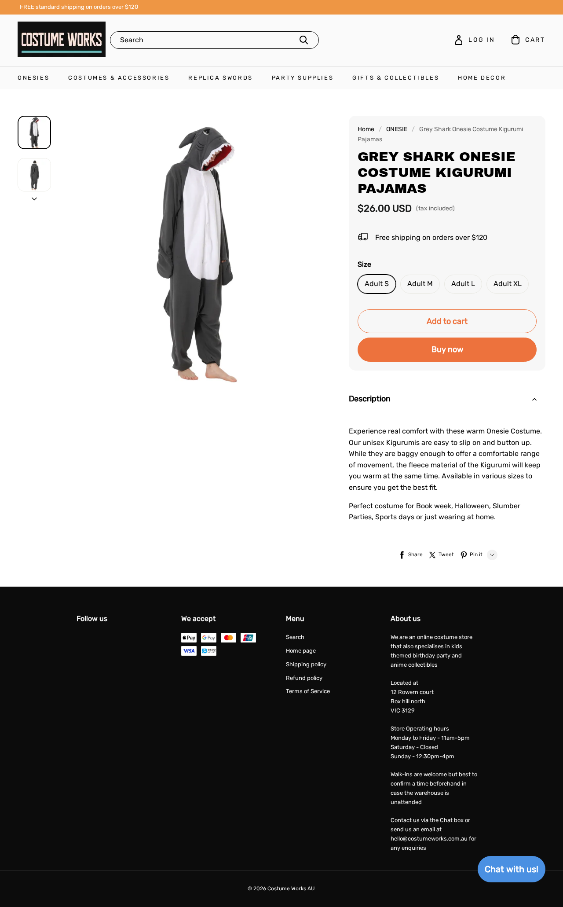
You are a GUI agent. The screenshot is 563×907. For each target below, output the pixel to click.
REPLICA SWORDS (220, 77)
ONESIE (396, 129)
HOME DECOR (482, 77)
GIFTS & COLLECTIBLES (395, 77)
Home (366, 129)
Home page (301, 650)
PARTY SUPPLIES (302, 77)
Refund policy (304, 678)
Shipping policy (306, 664)
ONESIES (33, 77)
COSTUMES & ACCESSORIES (118, 77)
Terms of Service (308, 691)
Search (295, 637)
